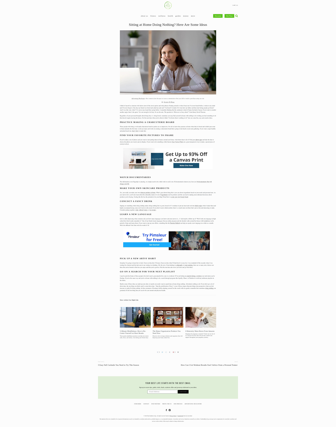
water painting (188, 265)
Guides (178, 16)
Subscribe (137, 403)
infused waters (143, 210)
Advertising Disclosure (193, 403)
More (193, 16)
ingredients (164, 195)
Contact (146, 403)
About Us (144, 16)
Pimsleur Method (175, 223)
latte (137, 210)
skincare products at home (147, 192)
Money (186, 16)
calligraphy (179, 265)
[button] (213, 305)
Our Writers (155, 403)
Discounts (218, 16)
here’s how (135, 131)
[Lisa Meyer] (166, 410)
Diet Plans (229, 16)
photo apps (199, 140)
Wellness (162, 16)
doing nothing (209, 288)
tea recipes (153, 210)
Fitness (153, 16)
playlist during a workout (194, 276)
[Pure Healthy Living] (170, 410)
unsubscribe (180, 415)
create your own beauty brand (179, 197)
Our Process (178, 403)
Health (170, 16)
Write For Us (167, 403)
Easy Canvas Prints (177, 142)
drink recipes (198, 206)
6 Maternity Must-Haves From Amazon (199, 331)
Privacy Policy (173, 415)
